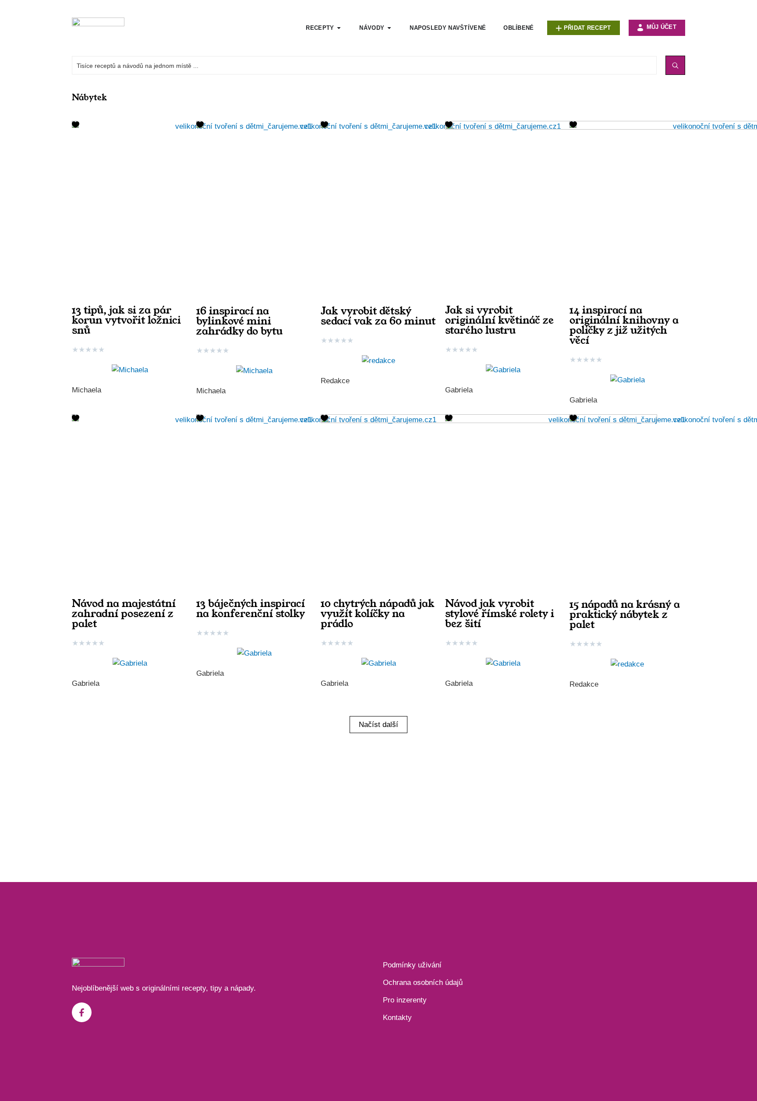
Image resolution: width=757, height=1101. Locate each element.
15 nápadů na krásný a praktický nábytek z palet (625, 614)
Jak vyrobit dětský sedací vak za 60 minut (378, 316)
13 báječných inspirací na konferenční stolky (250, 608)
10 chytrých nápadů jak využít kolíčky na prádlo (378, 613)
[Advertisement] (378, 803)
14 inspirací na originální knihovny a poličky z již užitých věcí (624, 325)
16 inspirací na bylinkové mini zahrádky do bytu (239, 321)
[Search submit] (675, 65)
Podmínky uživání (412, 965)
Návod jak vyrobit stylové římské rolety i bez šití (499, 613)
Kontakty (397, 1017)
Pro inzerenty (405, 1000)
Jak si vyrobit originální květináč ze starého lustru (499, 320)
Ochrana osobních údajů (423, 982)
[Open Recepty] (339, 28)
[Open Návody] (389, 28)
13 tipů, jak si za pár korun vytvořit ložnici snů (126, 320)
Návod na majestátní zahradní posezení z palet (124, 613)
